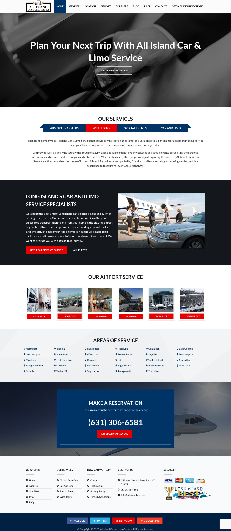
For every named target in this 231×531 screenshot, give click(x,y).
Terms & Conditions (100, 496)
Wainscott (92, 354)
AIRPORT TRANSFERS (64, 128)
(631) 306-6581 (115, 422)
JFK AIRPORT (131, 316)
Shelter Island (155, 359)
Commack (154, 348)
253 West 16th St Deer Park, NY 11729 (138, 482)
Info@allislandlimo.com (133, 495)
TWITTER (102, 520)
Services (73, 6)
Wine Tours (66, 496)
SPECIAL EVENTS (135, 128)
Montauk (31, 359)
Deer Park (184, 365)
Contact (161, 6)
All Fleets (80, 250)
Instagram (125, 520)
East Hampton (64, 359)
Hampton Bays (156, 365)
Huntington (93, 348)
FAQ (31, 502)
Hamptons (62, 354)
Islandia (60, 348)
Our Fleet (122, 6)
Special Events (67, 491)
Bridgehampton (34, 365)
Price (147, 6)
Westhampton (33, 354)
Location (90, 6)
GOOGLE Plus (151, 520)
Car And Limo (67, 485)
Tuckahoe (153, 371)
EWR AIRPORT (40, 316)
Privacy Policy (97, 491)
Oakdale (61, 365)
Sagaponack (124, 365)
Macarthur (185, 359)
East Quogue (186, 348)
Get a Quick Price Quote (187, 6)
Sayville (152, 354)
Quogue (91, 359)
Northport (31, 348)
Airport (106, 6)
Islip (120, 359)
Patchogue (93, 365)
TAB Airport (162, 316)
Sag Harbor (93, 371)
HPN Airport (193, 316)
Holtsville (123, 348)
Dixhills (30, 371)
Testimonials (97, 485)
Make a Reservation (114, 70)
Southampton (186, 354)
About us (33, 485)
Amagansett (124, 371)
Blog (136, 6)
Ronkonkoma (125, 354)
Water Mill (62, 371)
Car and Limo (171, 128)
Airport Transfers (69, 480)
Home (60, 6)
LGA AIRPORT (101, 316)
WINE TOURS (101, 128)
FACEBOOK (79, 520)
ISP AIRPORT (70, 316)
